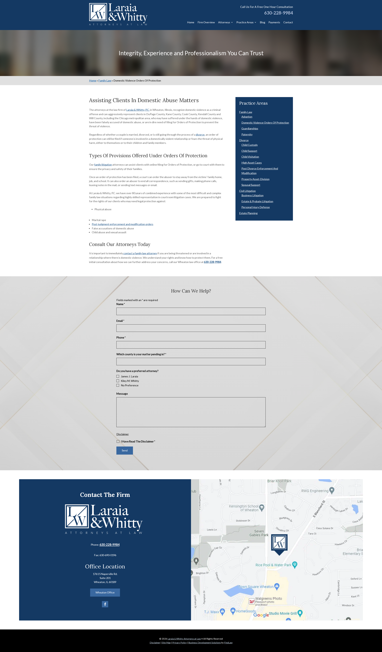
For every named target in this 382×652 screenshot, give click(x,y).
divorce (200, 134)
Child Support (249, 150)
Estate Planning (248, 213)
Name (120, 304)
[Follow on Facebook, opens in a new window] (105, 604)
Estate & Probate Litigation (257, 201)
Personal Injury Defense (255, 207)
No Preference (129, 385)
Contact (288, 22)
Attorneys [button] (224, 22)
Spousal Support (250, 185)
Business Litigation (252, 195)
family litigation (103, 164)
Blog (262, 22)
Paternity (246, 134)
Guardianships (249, 128)
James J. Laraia (129, 376)
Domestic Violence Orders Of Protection (265, 122)
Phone (121, 337)
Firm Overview (206, 22)
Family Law (245, 112)
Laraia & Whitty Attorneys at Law (184, 638)
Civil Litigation (247, 190)
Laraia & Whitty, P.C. (138, 109)
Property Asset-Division (255, 179)
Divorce (244, 140)
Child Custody (249, 144)
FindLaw (228, 642)
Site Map (166, 642)
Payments (274, 22)
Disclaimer (122, 434)
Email (120, 320)
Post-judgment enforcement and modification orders (122, 224)
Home (190, 22)
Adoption (246, 116)
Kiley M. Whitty (130, 380)
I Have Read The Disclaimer (138, 441)
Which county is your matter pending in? (141, 354)
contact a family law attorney (140, 253)
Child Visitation (250, 156)
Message (122, 393)
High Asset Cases (251, 162)
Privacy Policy (179, 642)
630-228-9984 (278, 12)
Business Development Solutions (204, 642)
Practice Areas (245, 22)
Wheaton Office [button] (105, 592)
